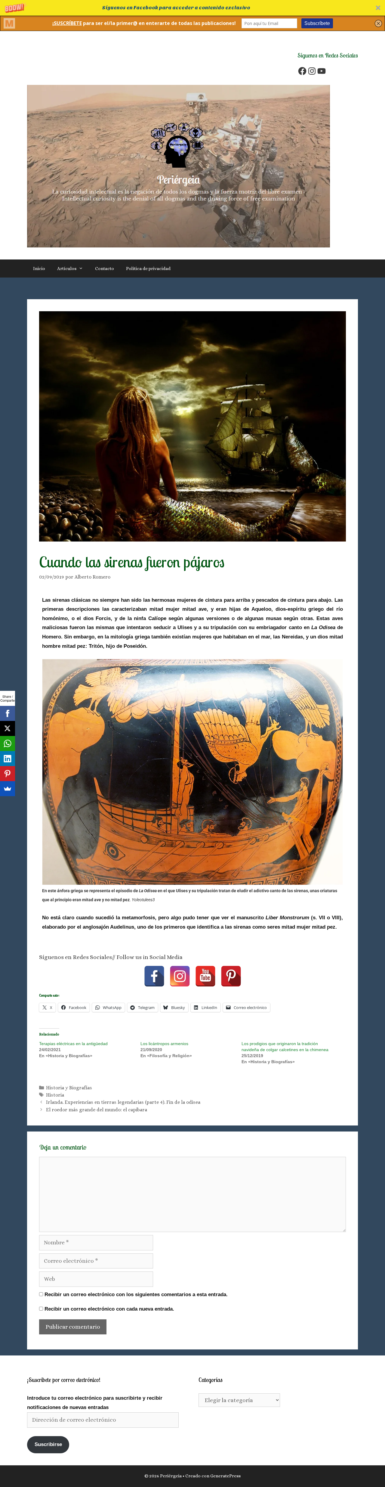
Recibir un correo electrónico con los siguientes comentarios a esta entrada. (136, 1294)
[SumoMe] (7, 788)
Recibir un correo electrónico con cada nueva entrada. (109, 1309)
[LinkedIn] (7, 758)
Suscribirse (48, 1444)
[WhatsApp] (7, 743)
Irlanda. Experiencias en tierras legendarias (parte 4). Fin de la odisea (123, 1102)
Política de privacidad (148, 268)
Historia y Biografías (69, 1088)
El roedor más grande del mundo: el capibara (96, 1110)
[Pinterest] (231, 976)
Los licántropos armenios (164, 1043)
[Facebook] (302, 71)
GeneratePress (225, 1476)
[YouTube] (321, 71)
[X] (7, 728)
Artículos (66, 268)
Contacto (104, 268)
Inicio (39, 268)
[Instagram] (312, 71)
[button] (192, 8)
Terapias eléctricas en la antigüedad (73, 1043)
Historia (55, 1095)
